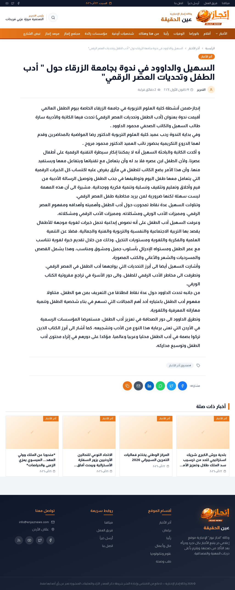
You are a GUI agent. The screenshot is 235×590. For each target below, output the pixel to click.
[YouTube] (7, 3)
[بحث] (53, 17)
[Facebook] (18, 3)
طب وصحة (163, 561)
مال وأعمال (163, 546)
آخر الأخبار (194, 48)
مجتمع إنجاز (72, 33)
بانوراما (194, 33)
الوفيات (179, 33)
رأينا (166, 33)
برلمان (166, 530)
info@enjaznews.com (34, 522)
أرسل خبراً (193, 3)
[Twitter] (12, 3)
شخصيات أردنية (123, 33)
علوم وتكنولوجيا (160, 553)
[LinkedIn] (149, 385)
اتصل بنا (178, 3)
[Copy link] (127, 385)
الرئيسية (210, 48)
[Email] (138, 385)
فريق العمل (210, 3)
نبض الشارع (31, 33)
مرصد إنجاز (52, 33)
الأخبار (223, 33)
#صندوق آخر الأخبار (180, 365)
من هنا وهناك (149, 33)
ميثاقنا (225, 3)
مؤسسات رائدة (96, 33)
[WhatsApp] (160, 385)
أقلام (207, 33)
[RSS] (19, 540)
